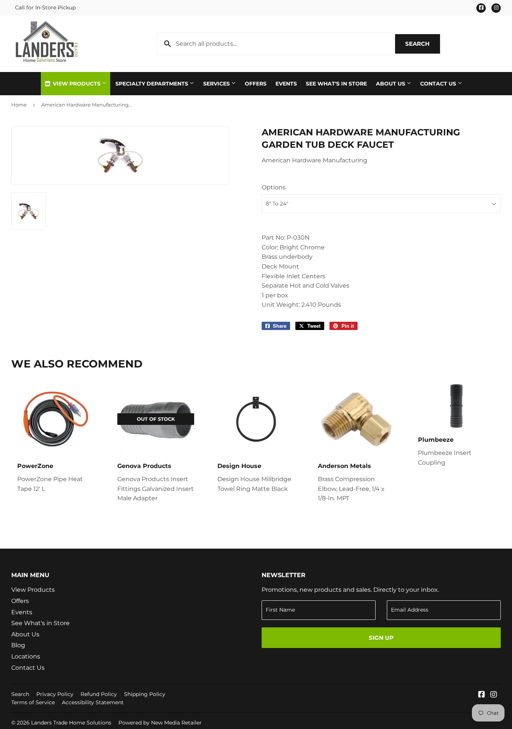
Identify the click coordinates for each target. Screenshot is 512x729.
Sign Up (381, 637)
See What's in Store (40, 623)
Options (274, 187)
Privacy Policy (54, 694)
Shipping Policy (144, 694)
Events (286, 84)
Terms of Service (33, 702)
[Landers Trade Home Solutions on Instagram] (493, 695)
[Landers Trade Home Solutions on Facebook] (481, 695)
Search (422, 43)
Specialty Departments (152, 84)
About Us (391, 84)
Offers (255, 84)
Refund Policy (99, 694)
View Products (76, 84)
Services (217, 84)
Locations (25, 656)
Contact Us (439, 84)
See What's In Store (336, 84)
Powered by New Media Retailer (160, 723)
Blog (18, 645)
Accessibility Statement (93, 702)
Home (19, 105)
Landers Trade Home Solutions (71, 723)
